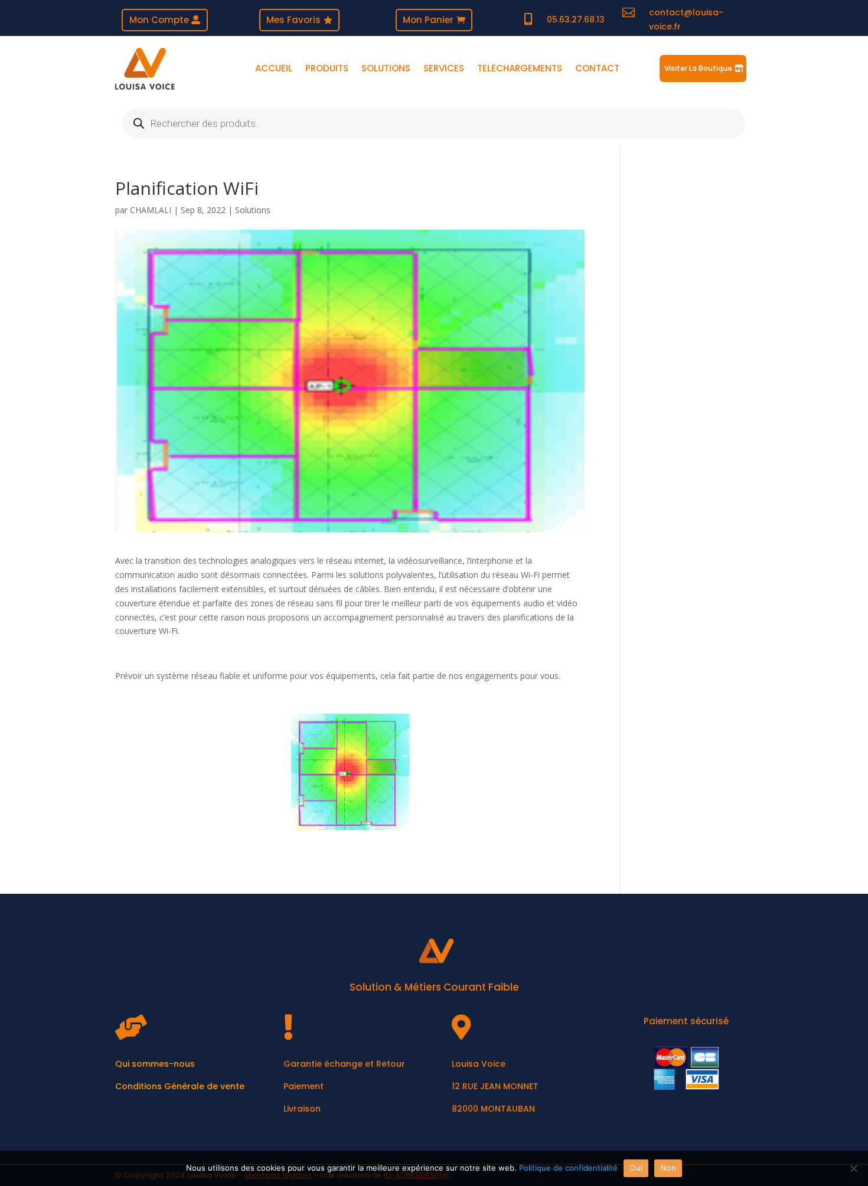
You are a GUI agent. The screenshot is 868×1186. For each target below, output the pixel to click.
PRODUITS (326, 69)
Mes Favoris (293, 20)
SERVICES (443, 69)
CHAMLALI (150, 209)
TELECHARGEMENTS (519, 69)
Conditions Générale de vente (179, 1086)
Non (668, 1167)
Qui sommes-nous (155, 1064)
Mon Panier (428, 20)
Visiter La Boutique (698, 68)
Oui (635, 1167)
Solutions (252, 209)
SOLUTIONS (385, 69)
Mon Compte (159, 20)
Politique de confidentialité (568, 1167)
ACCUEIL (273, 69)
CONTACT (597, 69)
